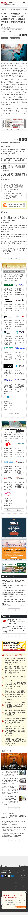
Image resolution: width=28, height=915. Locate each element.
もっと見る (14, 258)
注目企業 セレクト (9, 272)
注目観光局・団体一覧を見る (14, 510)
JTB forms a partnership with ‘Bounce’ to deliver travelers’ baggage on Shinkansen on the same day (13, 835)
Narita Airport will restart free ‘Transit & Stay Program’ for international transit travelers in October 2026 (13, 822)
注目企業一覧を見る (14, 413)
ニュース (7, 10)
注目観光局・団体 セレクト (12, 429)
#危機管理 (18, 29)
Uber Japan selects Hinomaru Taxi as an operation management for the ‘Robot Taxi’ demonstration (14, 829)
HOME (2, 10)
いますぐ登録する (21, 907)
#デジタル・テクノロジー (8, 29)
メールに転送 (4, 38)
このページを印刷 (15, 38)
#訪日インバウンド (6, 31)
